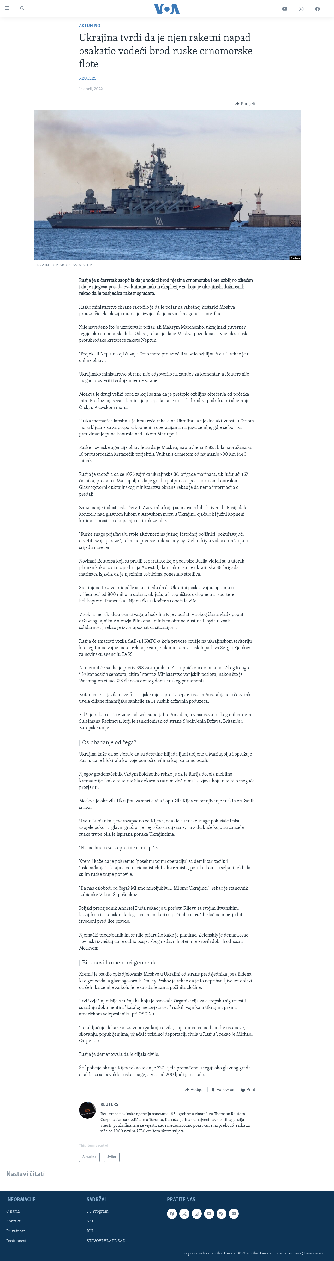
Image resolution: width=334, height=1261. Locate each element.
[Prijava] (234, 1214)
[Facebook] (317, 9)
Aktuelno (89, 26)
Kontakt (13, 1221)
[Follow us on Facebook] (172, 1214)
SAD (90, 1221)
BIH (90, 1231)
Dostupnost (16, 1241)
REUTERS (88, 79)
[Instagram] (301, 9)
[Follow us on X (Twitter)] (184, 1214)
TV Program (97, 1211)
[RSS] (221, 1214)
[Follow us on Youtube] (209, 1214)
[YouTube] (285, 9)
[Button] (245, 104)
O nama (13, 1211)
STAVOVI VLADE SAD (106, 1241)
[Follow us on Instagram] (197, 1214)
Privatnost (15, 1231)
